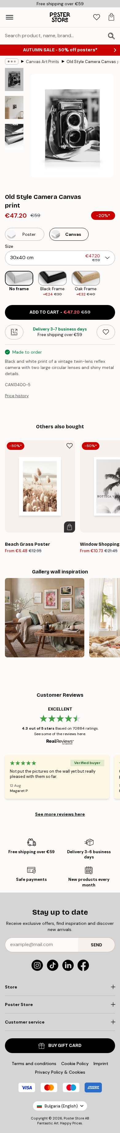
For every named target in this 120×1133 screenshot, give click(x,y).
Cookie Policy (75, 1063)
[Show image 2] (14, 107)
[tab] (96, 17)
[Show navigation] (9, 17)
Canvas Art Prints (42, 61)
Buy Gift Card (65, 1045)
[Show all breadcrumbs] (11, 61)
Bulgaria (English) (61, 1106)
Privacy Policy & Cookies (60, 1072)
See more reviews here (60, 814)
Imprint (101, 1063)
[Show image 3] (14, 137)
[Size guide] (14, 332)
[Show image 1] (14, 79)
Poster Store (74, 1118)
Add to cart (60, 312)
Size (9, 246)
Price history (17, 395)
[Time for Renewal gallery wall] (44, 617)
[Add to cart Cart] (69, 527)
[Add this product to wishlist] (106, 332)
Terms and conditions (34, 1063)
